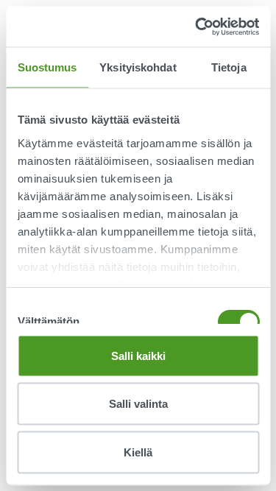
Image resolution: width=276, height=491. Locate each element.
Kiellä (138, 451)
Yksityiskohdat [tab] (137, 67)
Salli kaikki (138, 355)
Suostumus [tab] (47, 67)
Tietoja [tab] (229, 67)
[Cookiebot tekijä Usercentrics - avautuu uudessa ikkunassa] (196, 26)
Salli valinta (138, 404)
